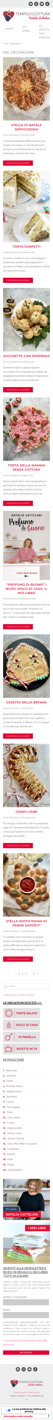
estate (11, 1154)
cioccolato (13, 1117)
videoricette (14, 1128)
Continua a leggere (18, 163)
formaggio (13, 1107)
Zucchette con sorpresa (26, 356)
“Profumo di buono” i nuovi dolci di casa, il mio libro (26, 589)
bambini (11, 1096)
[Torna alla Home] (26, 15)
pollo (10, 1159)
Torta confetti (27, 246)
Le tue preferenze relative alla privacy (29, 1410)
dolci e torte (27, 995)
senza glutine (15, 1138)
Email (7, 1309)
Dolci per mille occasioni (22, 1143)
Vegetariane (13, 1091)
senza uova (14, 1133)
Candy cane (26, 812)
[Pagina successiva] (37, 973)
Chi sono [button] (26, 28)
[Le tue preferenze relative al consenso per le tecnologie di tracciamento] (48, 1415)
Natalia (15, 135)
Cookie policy (33, 1392)
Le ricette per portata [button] (44, 31)
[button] (26, 1399)
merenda (11, 1070)
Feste (9, 1080)
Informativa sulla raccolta (18, 1416)
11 (34, 974)
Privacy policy (20, 1392)
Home (9, 28)
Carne (10, 1101)
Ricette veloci (15, 1086)
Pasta (10, 1164)
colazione (13, 1148)
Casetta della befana (26, 702)
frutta (10, 1122)
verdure (11, 1075)
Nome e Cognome (15, 1297)
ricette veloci (10, 995)
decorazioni (15, 1169)
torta (9, 1112)
